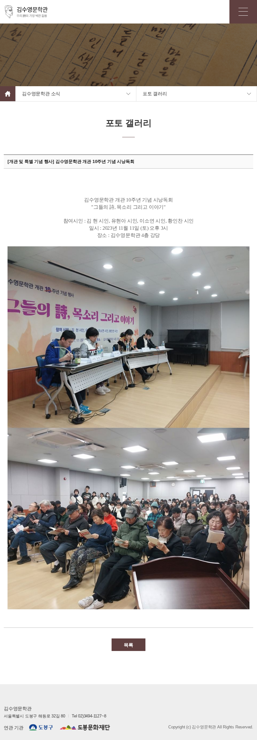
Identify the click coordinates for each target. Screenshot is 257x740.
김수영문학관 (27, 11)
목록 (128, 645)
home (7, 93)
